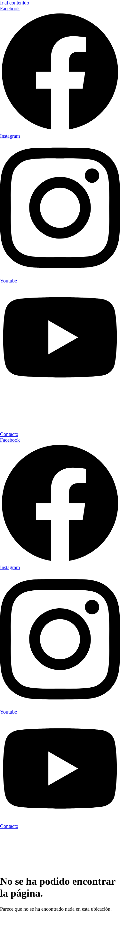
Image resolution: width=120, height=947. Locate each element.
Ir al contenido (14, 2)
